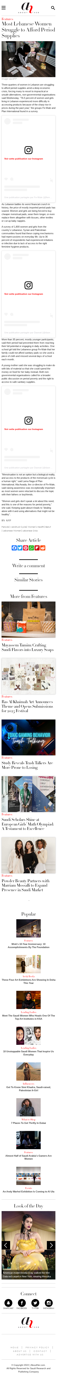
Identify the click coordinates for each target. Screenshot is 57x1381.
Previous (6, 1245)
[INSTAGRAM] (49, 1303)
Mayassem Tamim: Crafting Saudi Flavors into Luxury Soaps (28, 647)
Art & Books (28, 976)
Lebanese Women (12, 531)
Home (15, 1347)
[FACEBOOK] (22, 1303)
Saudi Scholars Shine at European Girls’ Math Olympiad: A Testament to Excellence (28, 824)
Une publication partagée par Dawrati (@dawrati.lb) (30, 332)
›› (28, 900)
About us (20, 1351)
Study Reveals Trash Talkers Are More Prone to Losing (27, 765)
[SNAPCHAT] (8, 1303)
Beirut (48, 527)
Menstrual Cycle (18, 527)
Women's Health (36, 527)
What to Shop (28, 1119)
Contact (40, 1351)
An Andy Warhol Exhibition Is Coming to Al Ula (28, 1191)
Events (28, 1188)
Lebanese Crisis (30, 531)
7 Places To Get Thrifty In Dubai (28, 1123)
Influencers (28, 1083)
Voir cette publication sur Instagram (23, 158)
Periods (5, 527)
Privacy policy (37, 1347)
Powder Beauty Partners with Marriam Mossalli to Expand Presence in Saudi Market (25, 885)
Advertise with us (30, 1354)
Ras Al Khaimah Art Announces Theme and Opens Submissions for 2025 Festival (27, 706)
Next (51, 1245)
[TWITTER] (35, 1303)
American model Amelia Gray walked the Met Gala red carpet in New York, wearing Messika (27, 1274)
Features (7, 640)
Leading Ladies (28, 1012)
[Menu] (4, 7)
